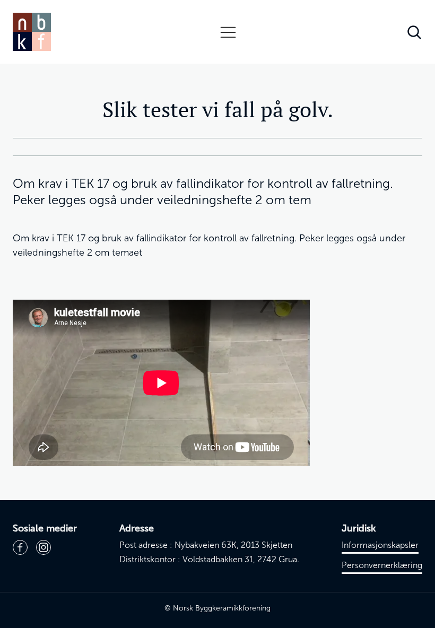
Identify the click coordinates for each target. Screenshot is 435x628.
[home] (32, 32)
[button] (228, 31)
